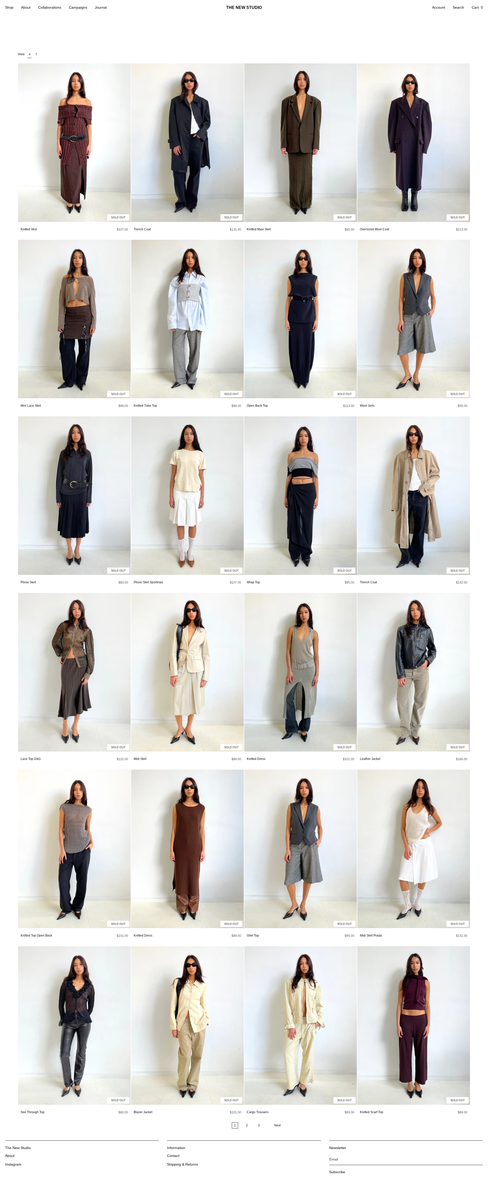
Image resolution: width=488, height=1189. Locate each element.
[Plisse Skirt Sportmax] (187, 495)
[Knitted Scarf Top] (413, 1025)
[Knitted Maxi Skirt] (300, 142)
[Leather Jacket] (413, 672)
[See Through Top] (74, 1025)
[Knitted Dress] (300, 672)
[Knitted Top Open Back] (74, 849)
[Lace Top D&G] (74, 672)
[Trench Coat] (187, 142)
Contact (173, 1156)
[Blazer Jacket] (187, 1025)
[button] (9, 7)
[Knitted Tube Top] (187, 319)
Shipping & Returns (182, 1164)
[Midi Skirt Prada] (413, 849)
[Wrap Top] (300, 495)
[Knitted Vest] (74, 142)
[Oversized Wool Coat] (413, 142)
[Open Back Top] (300, 319)
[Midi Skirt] (187, 672)
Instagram (13, 1164)
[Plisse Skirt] (74, 495)
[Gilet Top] (300, 849)
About (9, 1156)
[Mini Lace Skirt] (74, 319)
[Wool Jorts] (413, 319)
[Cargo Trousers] (300, 1025)
